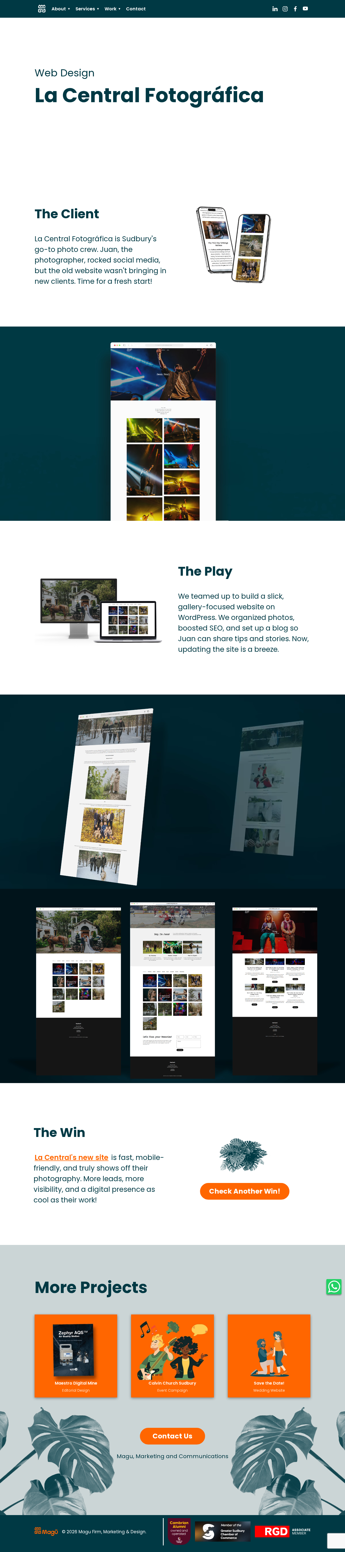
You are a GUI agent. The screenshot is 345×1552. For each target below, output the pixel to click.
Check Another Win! (244, 1191)
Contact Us (172, 1436)
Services (88, 9)
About (61, 9)
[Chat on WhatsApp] (333, 1286)
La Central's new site (71, 1157)
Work (113, 9)
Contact (136, 9)
